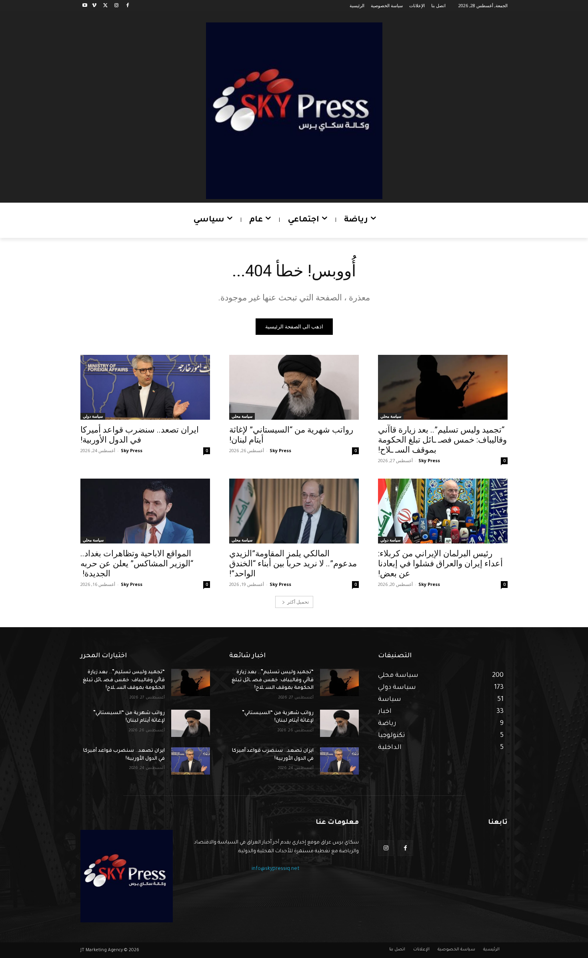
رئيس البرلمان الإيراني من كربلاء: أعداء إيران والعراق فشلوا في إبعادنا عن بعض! (440, 563)
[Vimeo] (94, 5)
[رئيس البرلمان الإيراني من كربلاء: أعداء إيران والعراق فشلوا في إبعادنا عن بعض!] (443, 511)
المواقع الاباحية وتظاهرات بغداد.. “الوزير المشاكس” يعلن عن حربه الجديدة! (136, 563)
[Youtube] (85, 5)
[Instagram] (116, 5)
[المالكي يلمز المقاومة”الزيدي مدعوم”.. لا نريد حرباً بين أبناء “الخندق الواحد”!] (294, 511)
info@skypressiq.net (276, 869)
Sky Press (429, 460)
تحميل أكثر (298, 601)
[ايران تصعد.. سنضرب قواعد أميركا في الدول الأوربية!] (145, 387)
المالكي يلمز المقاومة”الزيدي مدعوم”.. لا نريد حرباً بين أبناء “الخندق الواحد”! (293, 563)
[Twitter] (105, 5)
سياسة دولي (93, 416)
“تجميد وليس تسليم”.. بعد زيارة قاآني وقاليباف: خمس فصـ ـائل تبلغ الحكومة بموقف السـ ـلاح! (442, 440)
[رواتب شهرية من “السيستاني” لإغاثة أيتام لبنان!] (294, 387)
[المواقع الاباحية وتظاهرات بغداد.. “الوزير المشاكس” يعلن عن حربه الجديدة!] (145, 511)
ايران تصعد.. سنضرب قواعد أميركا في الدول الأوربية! (139, 435)
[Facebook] (127, 5)
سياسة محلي (390, 416)
